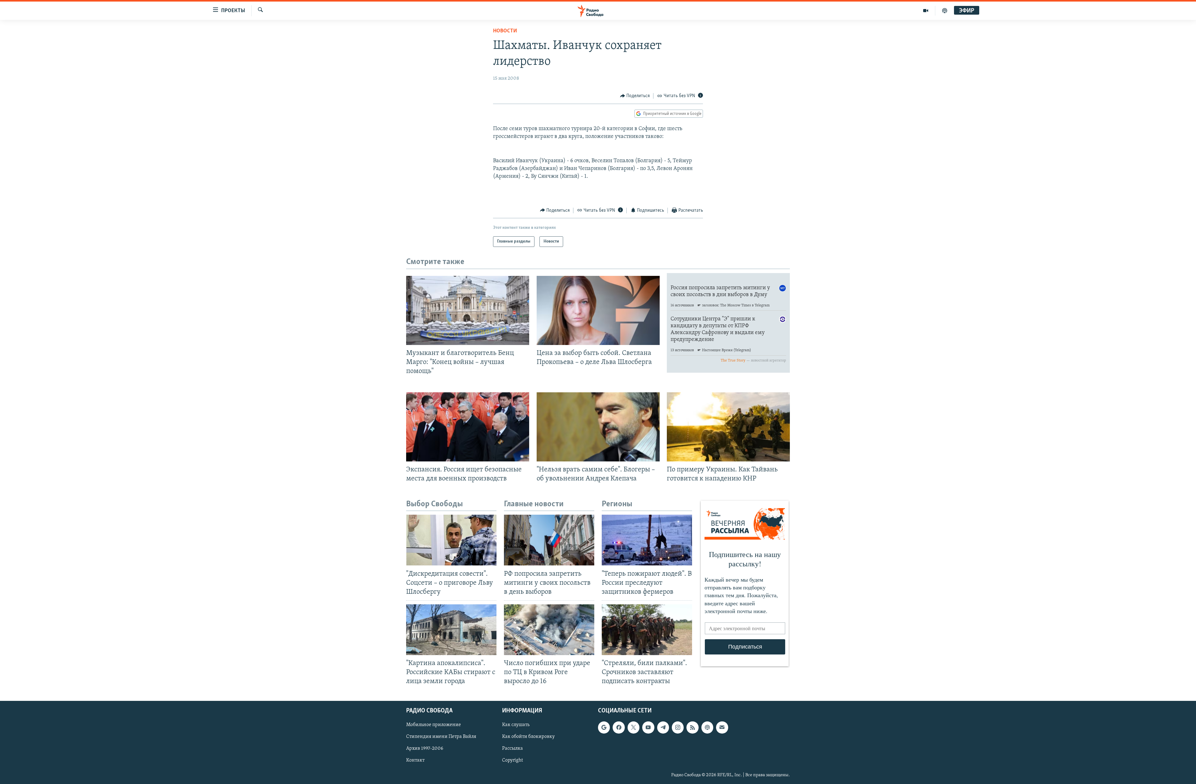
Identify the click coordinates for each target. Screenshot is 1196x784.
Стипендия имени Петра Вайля (441, 736)
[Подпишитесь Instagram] (678, 728)
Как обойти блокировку (528, 736)
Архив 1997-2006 (424, 748)
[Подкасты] (707, 728)
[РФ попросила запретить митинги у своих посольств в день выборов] (549, 540)
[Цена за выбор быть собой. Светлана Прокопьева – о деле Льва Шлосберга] (598, 310)
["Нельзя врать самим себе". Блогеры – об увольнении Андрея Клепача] (598, 426)
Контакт (415, 760)
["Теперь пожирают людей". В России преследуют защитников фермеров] (647, 540)
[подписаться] (722, 728)
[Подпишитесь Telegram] (663, 728)
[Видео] (925, 10)
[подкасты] (944, 10)
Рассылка (512, 748)
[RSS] (692, 728)
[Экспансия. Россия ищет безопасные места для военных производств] (467, 426)
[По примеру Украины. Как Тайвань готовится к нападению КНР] (728, 426)
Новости (505, 31)
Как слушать (515, 725)
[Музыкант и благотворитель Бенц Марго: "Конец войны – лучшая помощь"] (467, 310)
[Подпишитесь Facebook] (618, 728)
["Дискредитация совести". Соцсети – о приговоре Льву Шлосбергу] (451, 540)
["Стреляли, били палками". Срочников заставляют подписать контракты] (647, 629)
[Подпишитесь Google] (604, 728)
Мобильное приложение (433, 725)
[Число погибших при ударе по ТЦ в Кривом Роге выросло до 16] (549, 629)
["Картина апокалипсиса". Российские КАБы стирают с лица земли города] (451, 629)
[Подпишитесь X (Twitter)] (633, 728)
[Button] (635, 96)
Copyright (512, 760)
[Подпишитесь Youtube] (648, 728)
